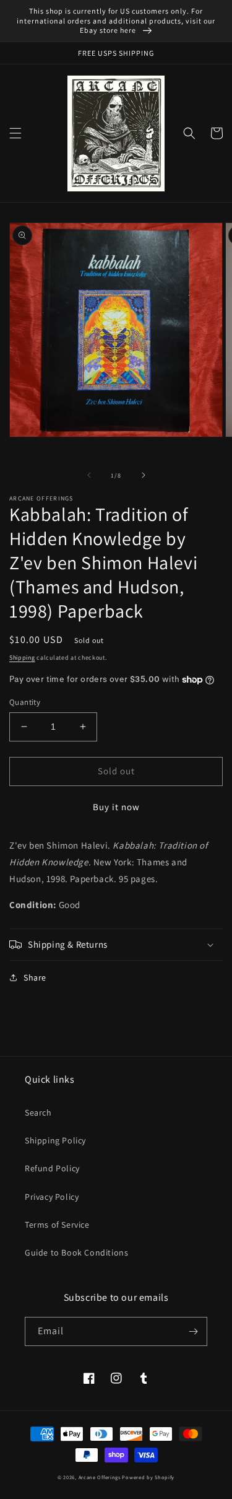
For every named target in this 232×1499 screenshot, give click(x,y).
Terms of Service (57, 1224)
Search (38, 1112)
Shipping (22, 657)
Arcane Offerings (100, 1477)
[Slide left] (89, 475)
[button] (15, 133)
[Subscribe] (193, 1331)
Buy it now (116, 807)
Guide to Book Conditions (76, 1252)
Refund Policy (52, 1168)
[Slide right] (143, 475)
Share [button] (35, 977)
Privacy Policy (52, 1196)
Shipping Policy (55, 1140)
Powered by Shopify (148, 1477)
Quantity (24, 702)
